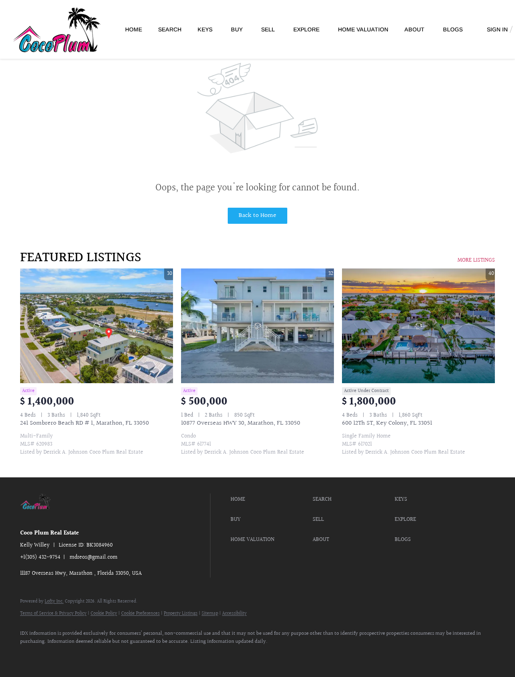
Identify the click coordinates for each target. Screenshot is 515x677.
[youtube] (76, 655)
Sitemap (210, 613)
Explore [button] (306, 29)
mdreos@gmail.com (93, 557)
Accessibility (234, 613)
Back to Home (257, 216)
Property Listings (181, 613)
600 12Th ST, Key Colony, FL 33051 (387, 423)
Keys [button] (205, 29)
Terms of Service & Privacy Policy (53, 613)
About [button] (414, 29)
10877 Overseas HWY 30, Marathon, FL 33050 (240, 423)
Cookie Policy (104, 613)
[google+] (99, 655)
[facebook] (29, 655)
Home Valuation (363, 29)
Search (169, 29)
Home (133, 29)
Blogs (453, 29)
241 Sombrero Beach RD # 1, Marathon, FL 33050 (84, 423)
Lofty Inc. (54, 601)
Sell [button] (268, 29)
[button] (270, 499)
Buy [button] (237, 29)
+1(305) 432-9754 (40, 557)
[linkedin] (53, 655)
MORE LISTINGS (476, 260)
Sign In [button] (497, 29)
